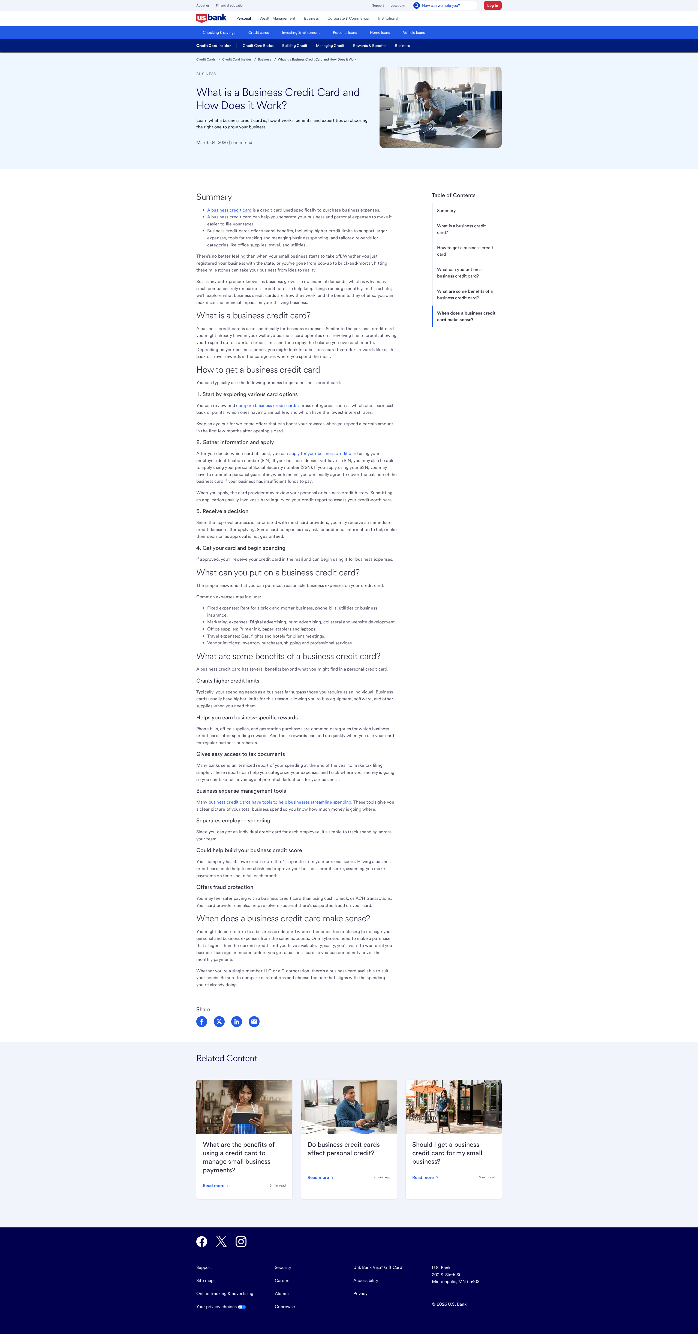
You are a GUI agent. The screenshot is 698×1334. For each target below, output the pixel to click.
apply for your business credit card (323, 453)
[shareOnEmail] (254, 1021)
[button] (493, 5)
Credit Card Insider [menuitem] (213, 45)
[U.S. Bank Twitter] (221, 1241)
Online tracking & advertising (224, 1293)
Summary (446, 210)
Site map (204, 1280)
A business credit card (229, 210)
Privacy (360, 1293)
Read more (214, 1185)
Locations (397, 5)
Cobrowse (285, 1306)
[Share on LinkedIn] (236, 1021)
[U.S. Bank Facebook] (201, 1241)
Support (378, 5)
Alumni (282, 1293)
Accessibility (365, 1280)
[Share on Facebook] (201, 1021)
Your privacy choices (217, 1306)
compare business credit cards (266, 405)
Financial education (230, 5)
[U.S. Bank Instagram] (241, 1241)
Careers (282, 1280)
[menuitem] (212, 18)
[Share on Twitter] (219, 1021)
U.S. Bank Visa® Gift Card (377, 1267)
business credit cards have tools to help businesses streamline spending (280, 802)
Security (283, 1267)
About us (202, 5)
